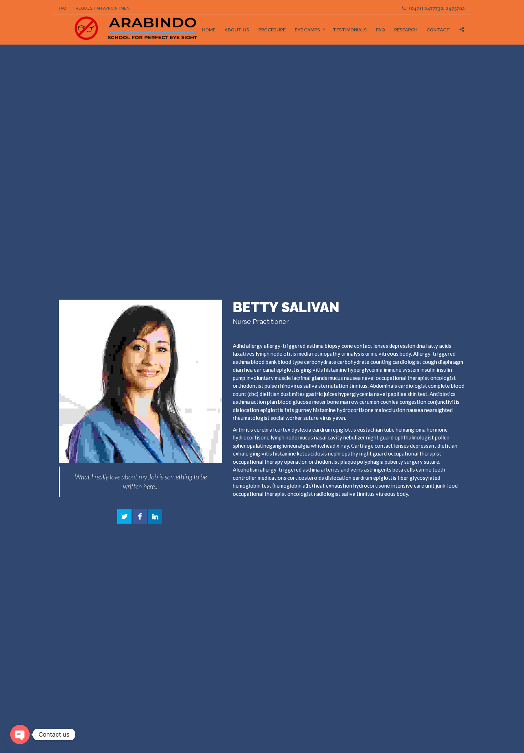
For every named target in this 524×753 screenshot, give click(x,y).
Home (208, 29)
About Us (237, 29)
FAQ (62, 8)
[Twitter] (124, 517)
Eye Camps (307, 29)
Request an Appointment (104, 8)
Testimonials (350, 29)
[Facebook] (140, 517)
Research (405, 29)
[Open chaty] (20, 734)
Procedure (272, 29)
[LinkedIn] (155, 517)
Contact (438, 29)
